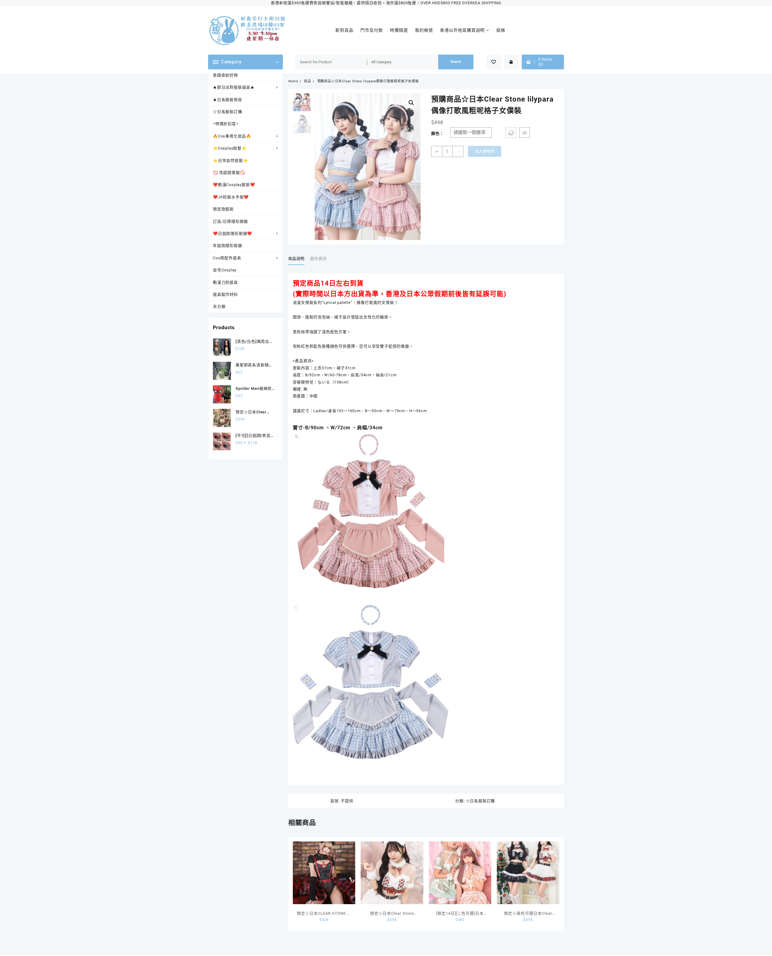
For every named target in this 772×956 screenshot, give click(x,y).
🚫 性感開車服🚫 (229, 172)
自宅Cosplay (224, 270)
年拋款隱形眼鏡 (227, 245)
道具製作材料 (225, 294)
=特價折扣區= (226, 123)
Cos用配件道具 (227, 258)
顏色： (437, 133)
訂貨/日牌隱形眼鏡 (230, 221)
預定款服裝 (223, 209)
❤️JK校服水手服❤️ (231, 197)
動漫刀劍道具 (225, 282)
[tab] (298, 259)
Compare (524, 132)
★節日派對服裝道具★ (234, 87)
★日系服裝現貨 (227, 99)
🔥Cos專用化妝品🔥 (232, 136)
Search (456, 62)
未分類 (219, 306)
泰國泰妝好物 (225, 75)
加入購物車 (485, 151)
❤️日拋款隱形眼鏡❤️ (232, 233)
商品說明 (296, 258)
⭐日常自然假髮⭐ (230, 160)
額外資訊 (318, 258)
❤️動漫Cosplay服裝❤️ (234, 184)
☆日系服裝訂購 (227, 111)
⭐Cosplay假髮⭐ (230, 148)
